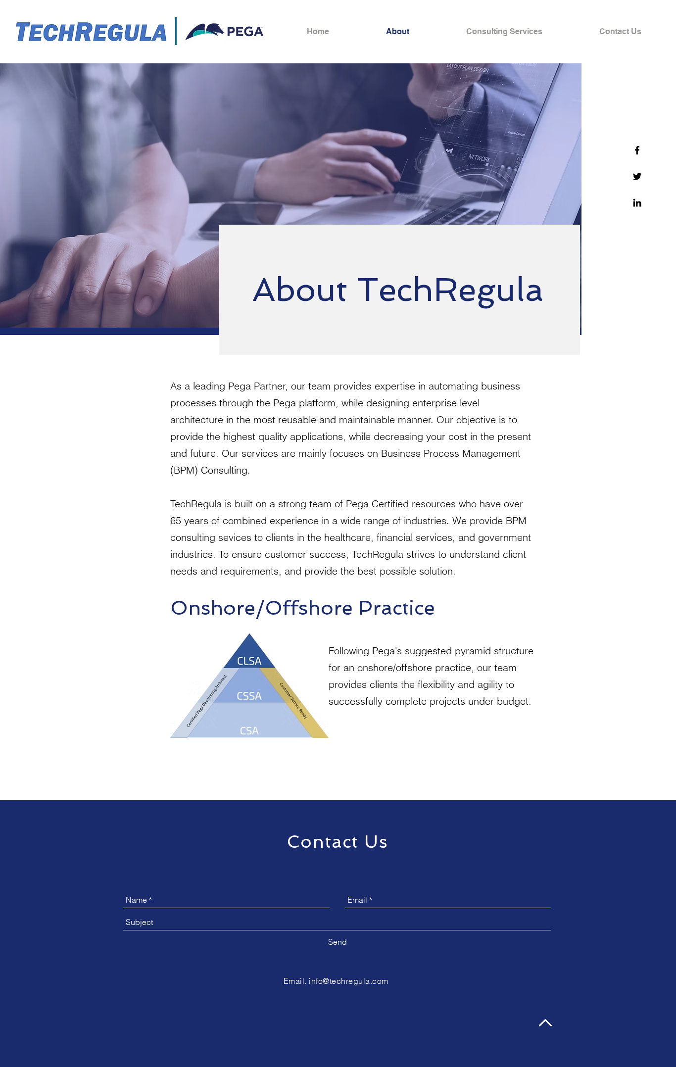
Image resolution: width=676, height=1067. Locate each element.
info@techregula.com (348, 981)
